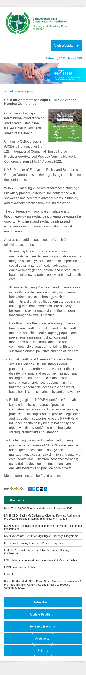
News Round (11, 574)
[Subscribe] (42, 606)
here (56, 475)
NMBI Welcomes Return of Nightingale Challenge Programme (41, 536)
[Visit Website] (41, 45)
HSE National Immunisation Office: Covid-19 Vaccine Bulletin (41, 560)
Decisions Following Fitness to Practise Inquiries (33, 543)
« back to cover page (19, 91)
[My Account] (42, 618)
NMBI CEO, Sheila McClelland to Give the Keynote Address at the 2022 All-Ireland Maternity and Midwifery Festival (42, 517)
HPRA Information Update (19, 567)
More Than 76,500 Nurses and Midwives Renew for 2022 (38, 508)
